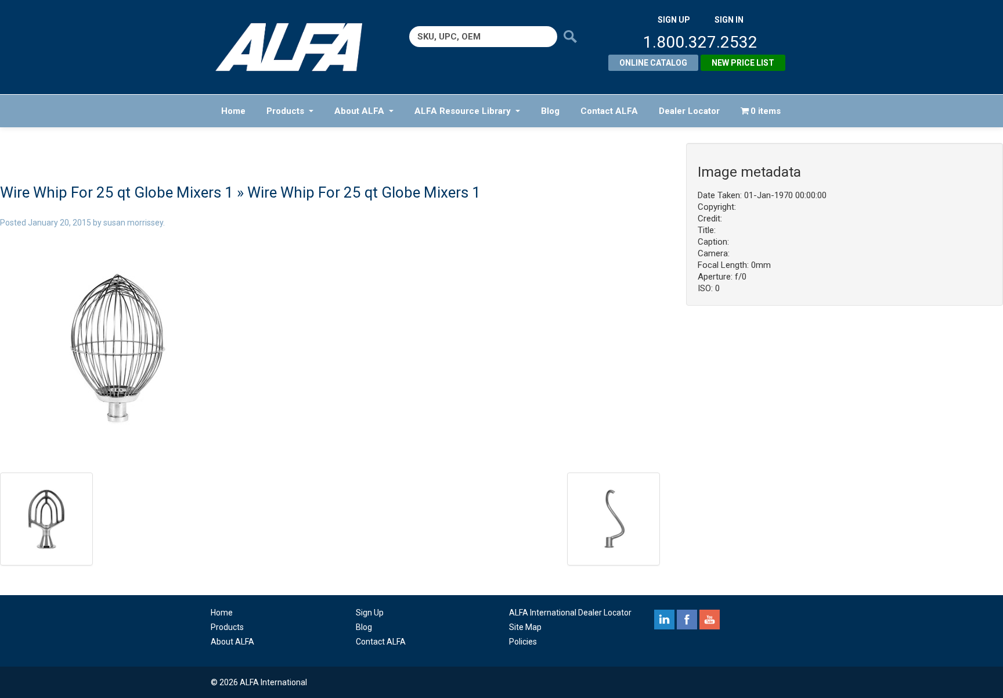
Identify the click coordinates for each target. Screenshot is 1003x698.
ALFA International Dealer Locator (570, 612)
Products (285, 111)
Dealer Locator (689, 111)
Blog (550, 111)
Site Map (525, 627)
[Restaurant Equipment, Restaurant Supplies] (297, 47)
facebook (687, 619)
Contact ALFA (609, 111)
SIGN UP (674, 19)
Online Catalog (653, 62)
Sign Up (370, 612)
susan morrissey (133, 222)
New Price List (743, 62)
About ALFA (359, 111)
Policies (523, 641)
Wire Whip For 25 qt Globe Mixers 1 (116, 192)
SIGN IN (729, 19)
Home (233, 111)
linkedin (664, 619)
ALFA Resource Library (462, 111)
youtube (709, 619)
